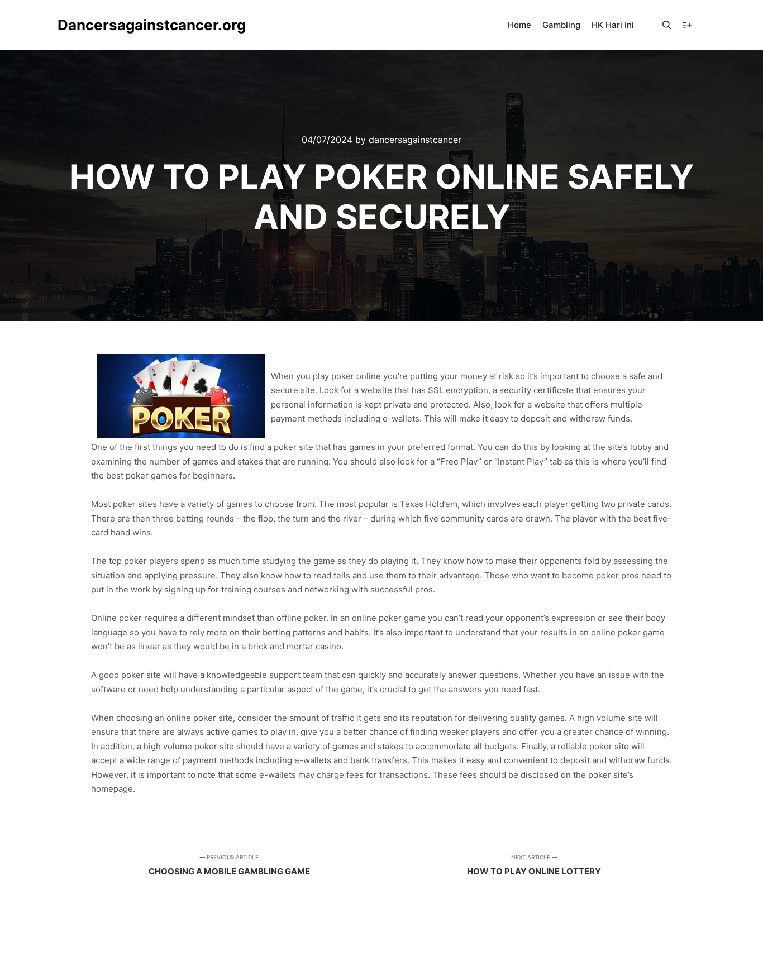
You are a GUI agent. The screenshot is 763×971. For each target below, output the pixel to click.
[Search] (667, 25)
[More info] (687, 25)
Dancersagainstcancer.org (113, 25)
